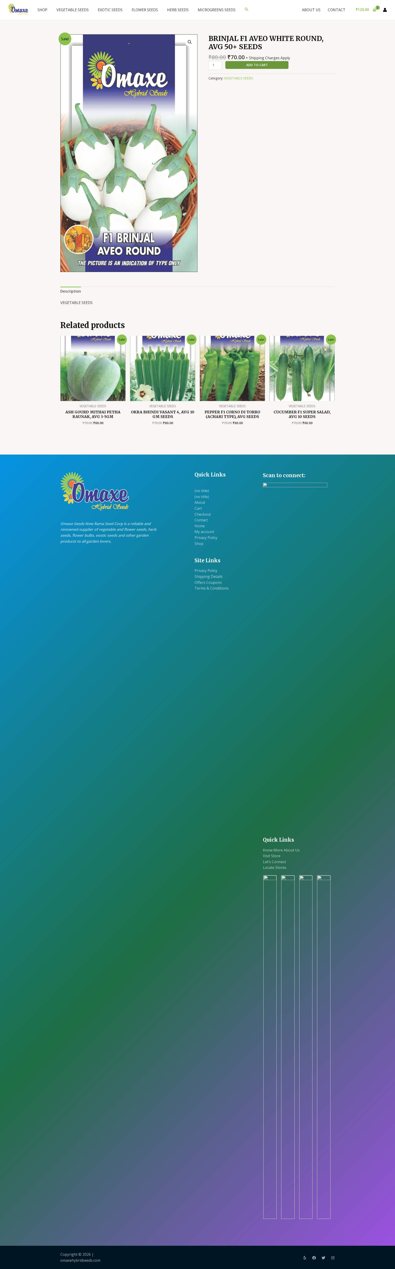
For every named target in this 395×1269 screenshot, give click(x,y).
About (200, 502)
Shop (199, 543)
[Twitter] (323, 1258)
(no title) (202, 490)
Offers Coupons (208, 582)
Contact (201, 520)
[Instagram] (333, 1258)
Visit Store (271, 855)
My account (204, 531)
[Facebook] (314, 1258)
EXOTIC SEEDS (110, 9)
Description (70, 291)
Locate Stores (274, 867)
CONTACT (336, 9)
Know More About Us (281, 850)
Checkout (203, 514)
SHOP (42, 9)
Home (200, 525)
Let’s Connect (274, 861)
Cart (198, 508)
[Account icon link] (385, 10)
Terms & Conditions (212, 588)
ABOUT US (311, 9)
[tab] (70, 291)
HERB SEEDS (178, 9)
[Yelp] (305, 1258)
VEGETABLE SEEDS (72, 9)
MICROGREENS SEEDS (216, 9)
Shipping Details (209, 576)
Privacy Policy (206, 537)
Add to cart (257, 65)
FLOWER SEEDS (145, 9)
